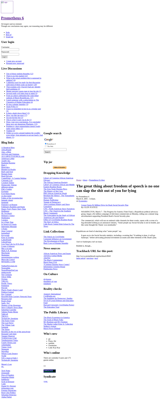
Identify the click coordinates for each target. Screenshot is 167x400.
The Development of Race (54, 241)
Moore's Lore (6, 364)
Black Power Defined (52, 328)
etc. (2, 366)
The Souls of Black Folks (53, 320)
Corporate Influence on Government (58, 239)
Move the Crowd (8, 259)
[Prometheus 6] (7, 12)
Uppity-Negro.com (8, 343)
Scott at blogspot (7, 382)
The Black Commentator (53, 260)
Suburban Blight (7, 377)
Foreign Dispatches (8, 390)
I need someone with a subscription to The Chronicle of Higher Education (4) (22, 101)
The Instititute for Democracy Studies (58, 298)
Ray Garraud (6, 294)
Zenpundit (5, 373)
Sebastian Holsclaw (9, 395)
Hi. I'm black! (6, 213)
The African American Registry (56, 182)
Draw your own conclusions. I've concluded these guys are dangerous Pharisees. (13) (23, 123)
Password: (5, 52)
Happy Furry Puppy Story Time (13, 209)
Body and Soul (7, 172)
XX (2, 358)
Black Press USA (50, 262)
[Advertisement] (59, 92)
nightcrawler (6, 272)
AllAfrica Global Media (53, 256)
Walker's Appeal (50, 326)
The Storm (5, 329)
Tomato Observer (8, 336)
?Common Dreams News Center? (57, 264)
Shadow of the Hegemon (11, 305)
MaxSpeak (5, 253)
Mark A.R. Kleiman (9, 251)
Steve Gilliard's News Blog (11, 307)
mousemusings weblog (10, 257)
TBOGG (4, 316)
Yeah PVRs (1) (12, 107)
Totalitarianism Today (9, 340)
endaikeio (47, 284)
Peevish (4, 288)
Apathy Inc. (6, 161)
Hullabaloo (5, 218)
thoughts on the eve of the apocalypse (15, 332)
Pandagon (5, 286)
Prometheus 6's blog (97, 180)
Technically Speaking (9, 318)
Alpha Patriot (6, 397)
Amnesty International (52, 294)
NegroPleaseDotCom (9, 270)
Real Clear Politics (8, 393)
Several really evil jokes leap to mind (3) (21, 93)
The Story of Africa (51, 222)
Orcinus (4, 279)
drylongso (47, 279)
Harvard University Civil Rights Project (59, 305)
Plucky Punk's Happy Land (12, 290)
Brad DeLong (6, 176)
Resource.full (6, 299)
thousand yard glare (9, 334)
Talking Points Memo (9, 312)
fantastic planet (7, 200)
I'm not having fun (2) (14, 118)
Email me (9, 37)
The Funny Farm (7, 321)
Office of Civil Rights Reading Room (58, 220)
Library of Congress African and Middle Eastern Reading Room (59, 186)
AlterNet (47, 258)
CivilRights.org (49, 296)
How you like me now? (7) (16, 115)
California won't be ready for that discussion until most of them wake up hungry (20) (23, 83)
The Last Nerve (7, 323)
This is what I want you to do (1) (19, 120)
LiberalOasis (6, 242)
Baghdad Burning (8, 163)
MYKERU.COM (8, 262)
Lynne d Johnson (8, 246)
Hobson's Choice (8, 216)
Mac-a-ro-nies (6, 248)
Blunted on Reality (8, 169)
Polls (8, 32)
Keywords (5, 235)
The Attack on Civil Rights (54, 237)
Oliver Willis (6, 277)
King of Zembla (7, 238)
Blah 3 (3, 165)
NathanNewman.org (9, 266)
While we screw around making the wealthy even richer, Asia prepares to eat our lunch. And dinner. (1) (24, 135)
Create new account (14, 61)
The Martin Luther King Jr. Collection (58, 324)
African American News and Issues (57, 253)
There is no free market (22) (17, 76)
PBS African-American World (55, 193)
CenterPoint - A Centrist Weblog (13, 178)
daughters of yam (50, 281)
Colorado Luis (6, 180)
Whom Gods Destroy (9, 354)
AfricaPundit (6, 150)
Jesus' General (6, 231)
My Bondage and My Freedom (55, 322)
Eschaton (4, 191)
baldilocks (5, 379)
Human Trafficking (51, 200)
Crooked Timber (7, 183)
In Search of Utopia (9, 224)
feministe (4, 202)
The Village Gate (8, 325)
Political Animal (7, 292)
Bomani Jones (6, 174)
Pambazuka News (50, 269)
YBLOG (4, 281)
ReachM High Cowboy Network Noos (16, 297)
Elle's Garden (6, 189)
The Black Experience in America (57, 317)
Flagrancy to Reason (9, 205)
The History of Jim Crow (53, 191)
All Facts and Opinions (10, 154)
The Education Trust (51, 307)
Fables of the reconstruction (12, 198)
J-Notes (4, 229)
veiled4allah (6, 345)
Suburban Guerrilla (8, 310)
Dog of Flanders (7, 375)
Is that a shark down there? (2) (18, 113)
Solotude (4, 327)
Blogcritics (5, 167)
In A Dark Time (7, 222)
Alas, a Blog (6, 152)
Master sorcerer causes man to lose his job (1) (23, 91)
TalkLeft (4, 314)
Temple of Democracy (52, 202)
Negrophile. (6, 268)
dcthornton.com (7, 388)
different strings (7, 187)
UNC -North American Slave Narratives (59, 209)
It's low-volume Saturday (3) (17, 104)
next (96, 258)
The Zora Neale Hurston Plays (55, 189)
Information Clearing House (54, 267)
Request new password (15, 63)
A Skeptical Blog (8, 148)
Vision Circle (6, 347)
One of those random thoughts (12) (19, 74)
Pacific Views (6, 283)
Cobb (3, 384)
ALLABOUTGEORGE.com (12, 156)
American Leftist (7, 159)
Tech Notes (5, 371)
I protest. (4, 220)
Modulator (5, 255)
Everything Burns (8, 194)
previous (90, 258)
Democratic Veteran (9, 185)
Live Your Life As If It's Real (12, 244)
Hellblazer (5, 211)
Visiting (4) (10, 131)
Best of (8, 35)
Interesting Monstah (9, 227)
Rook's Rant (6, 301)
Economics (83, 201)
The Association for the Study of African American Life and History (59, 216)
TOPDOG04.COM (9, 338)
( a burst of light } (11, 358)
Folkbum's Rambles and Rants (13, 207)
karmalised (5, 233)
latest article (80, 258)
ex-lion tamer (6, 196)
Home (78, 180)
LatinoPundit (6, 240)
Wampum (5, 349)
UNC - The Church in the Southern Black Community (57, 212)
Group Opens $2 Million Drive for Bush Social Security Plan (104, 205)
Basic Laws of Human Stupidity (56, 243)
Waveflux (5, 351)
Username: (5, 47)
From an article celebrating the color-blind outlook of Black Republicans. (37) (22, 97)
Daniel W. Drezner (8, 386)
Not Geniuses (6, 275)
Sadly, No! (5, 303)
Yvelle (3, 356)
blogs (85, 180)
